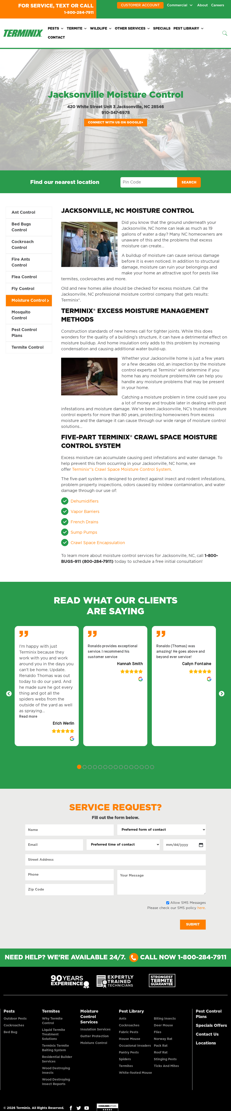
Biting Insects (165, 1018)
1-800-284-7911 (74, 12)
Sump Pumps (84, 532)
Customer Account (140, 5)
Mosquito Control (21, 315)
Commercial (177, 5)
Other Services (130, 28)
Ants (122, 1018)
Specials (162, 28)
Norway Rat (163, 1038)
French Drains (84, 522)
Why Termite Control (52, 1020)
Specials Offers (211, 1025)
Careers (217, 5)
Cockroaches (14, 1025)
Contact (56, 37)
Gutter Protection (94, 1035)
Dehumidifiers (85, 501)
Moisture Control (29, 300)
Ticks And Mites (166, 1065)
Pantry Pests (129, 1052)
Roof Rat (161, 1052)
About (202, 5)
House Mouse (129, 1038)
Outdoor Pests (15, 1018)
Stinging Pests (165, 1058)
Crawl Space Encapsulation (98, 542)
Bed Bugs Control (21, 227)
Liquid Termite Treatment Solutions (53, 1034)
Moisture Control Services (89, 1016)
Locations (206, 1043)
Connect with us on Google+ (115, 122)
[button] (28, 716)
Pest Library (186, 28)
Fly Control (23, 288)
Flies (157, 1031)
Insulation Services (95, 1029)
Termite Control (28, 347)
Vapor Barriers (85, 511)
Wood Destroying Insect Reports (56, 1081)
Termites (51, 1011)
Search (189, 182)
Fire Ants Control (21, 262)
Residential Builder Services (57, 1059)
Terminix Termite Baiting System (55, 1047)
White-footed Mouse (135, 1072)
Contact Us (207, 1034)
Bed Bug (10, 1031)
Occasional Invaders (135, 1045)
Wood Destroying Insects (56, 1070)
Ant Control (23, 212)
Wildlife (98, 28)
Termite (74, 28)
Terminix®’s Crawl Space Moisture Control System (121, 469)
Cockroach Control (23, 244)
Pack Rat (161, 1045)
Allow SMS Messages (188, 902)
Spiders (125, 1058)
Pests (53, 28)
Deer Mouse (163, 1025)
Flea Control (24, 277)
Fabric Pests (128, 1031)
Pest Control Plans (24, 332)
